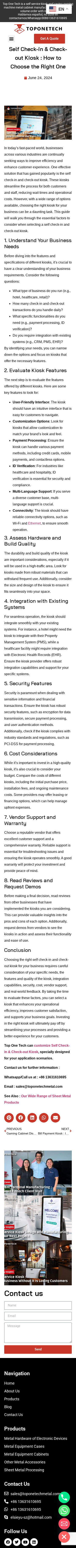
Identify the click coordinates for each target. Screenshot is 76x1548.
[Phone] (64, 1497)
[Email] (64, 1524)
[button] (11, 38)
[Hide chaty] (64, 1537)
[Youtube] (25, 1542)
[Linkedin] (34, 1542)
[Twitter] (16, 1542)
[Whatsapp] (64, 1510)
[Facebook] (8, 1542)
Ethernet (34, 523)
